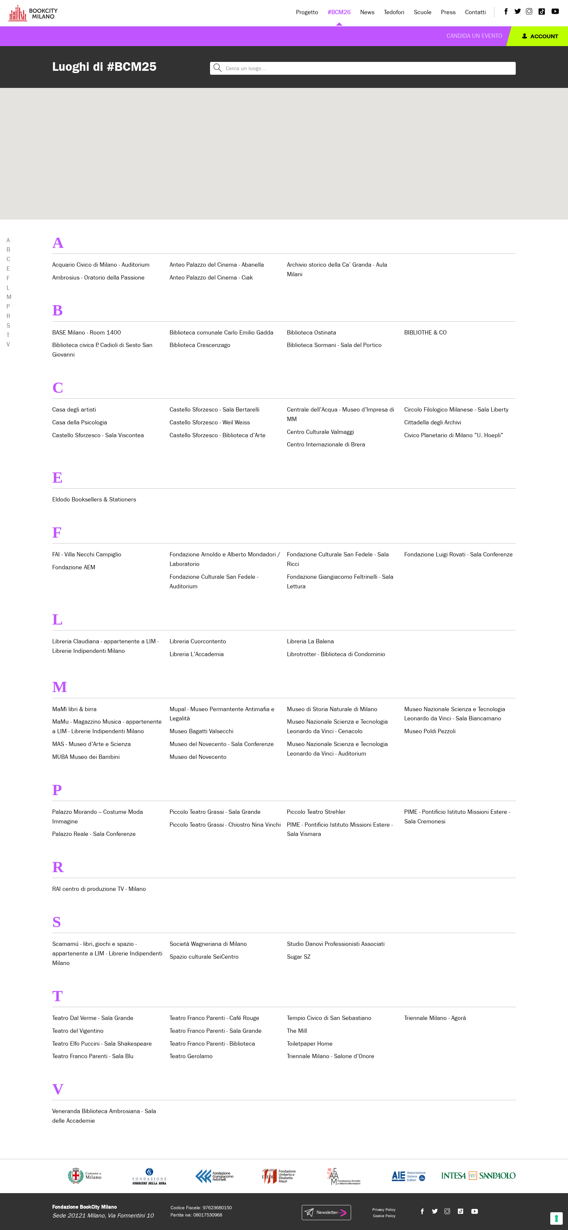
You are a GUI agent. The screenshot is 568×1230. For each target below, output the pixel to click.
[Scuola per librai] (279, 1175)
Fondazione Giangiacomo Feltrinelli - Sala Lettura (340, 582)
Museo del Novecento (198, 757)
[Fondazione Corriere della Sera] (149, 1175)
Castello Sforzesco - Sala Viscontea (98, 435)
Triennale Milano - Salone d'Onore (330, 1056)
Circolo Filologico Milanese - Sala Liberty (456, 409)
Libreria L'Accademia (197, 654)
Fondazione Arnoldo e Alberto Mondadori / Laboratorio (225, 559)
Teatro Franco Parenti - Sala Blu (92, 1056)
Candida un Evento (474, 36)
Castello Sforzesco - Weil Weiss (210, 422)
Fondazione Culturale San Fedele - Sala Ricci (338, 559)
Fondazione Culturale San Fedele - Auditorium (214, 582)
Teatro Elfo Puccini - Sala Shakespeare (102, 1043)
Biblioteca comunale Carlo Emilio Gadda (221, 332)
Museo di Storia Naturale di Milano (332, 709)
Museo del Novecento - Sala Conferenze (222, 744)
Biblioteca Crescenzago (200, 345)
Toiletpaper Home (310, 1043)
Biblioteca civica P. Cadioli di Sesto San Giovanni (102, 350)
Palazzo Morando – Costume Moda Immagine (97, 817)
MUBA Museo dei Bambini (86, 757)
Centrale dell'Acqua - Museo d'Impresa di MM (340, 414)
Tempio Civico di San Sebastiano (329, 1018)
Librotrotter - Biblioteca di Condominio (336, 654)
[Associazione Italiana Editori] (408, 1175)
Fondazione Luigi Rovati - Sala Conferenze (458, 554)
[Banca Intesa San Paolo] (478, 1175)
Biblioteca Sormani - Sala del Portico (334, 345)
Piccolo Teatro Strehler (316, 812)
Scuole (423, 12)
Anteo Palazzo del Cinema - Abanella (217, 264)
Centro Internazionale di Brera (326, 444)
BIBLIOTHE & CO (425, 332)
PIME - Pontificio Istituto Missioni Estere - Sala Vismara (340, 829)
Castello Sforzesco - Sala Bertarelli (214, 409)
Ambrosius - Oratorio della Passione (98, 277)
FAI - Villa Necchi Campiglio (86, 554)
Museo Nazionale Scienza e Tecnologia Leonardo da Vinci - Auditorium (337, 749)
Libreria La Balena (310, 641)
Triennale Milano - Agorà (435, 1018)
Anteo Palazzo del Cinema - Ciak (211, 277)
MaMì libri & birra (74, 709)
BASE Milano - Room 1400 (86, 332)
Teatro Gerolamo (191, 1056)
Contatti (475, 12)
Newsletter (327, 1212)
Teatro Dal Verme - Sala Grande (92, 1018)
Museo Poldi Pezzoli (430, 731)
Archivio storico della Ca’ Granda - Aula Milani (337, 269)
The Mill (297, 1031)
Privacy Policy (383, 1209)
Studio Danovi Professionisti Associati (336, 944)
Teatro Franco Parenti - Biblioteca (212, 1043)
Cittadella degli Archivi (432, 422)
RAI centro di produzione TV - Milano (99, 889)
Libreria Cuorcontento (198, 641)
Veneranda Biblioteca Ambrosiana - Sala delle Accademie (104, 1116)
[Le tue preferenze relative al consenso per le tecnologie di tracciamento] (556, 1218)
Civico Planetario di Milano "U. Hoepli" (453, 435)
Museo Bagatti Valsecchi (201, 731)
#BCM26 (339, 12)
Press (448, 12)
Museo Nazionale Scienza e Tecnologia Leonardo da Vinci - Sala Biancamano (454, 714)
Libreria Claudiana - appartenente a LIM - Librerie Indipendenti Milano (105, 646)
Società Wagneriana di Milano (208, 944)
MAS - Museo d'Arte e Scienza (91, 744)
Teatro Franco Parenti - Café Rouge (214, 1018)
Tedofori (394, 12)
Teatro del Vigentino (78, 1031)
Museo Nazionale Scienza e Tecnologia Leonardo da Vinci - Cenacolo (337, 726)
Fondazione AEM (73, 567)
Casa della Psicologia (79, 422)
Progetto (307, 12)
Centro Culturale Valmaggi (320, 432)
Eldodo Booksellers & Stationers (94, 499)
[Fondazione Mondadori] (343, 1175)
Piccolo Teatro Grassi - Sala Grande (215, 812)
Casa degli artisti (74, 409)
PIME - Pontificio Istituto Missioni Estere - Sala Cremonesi (457, 817)
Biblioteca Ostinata (311, 332)
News (367, 12)
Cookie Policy (384, 1216)
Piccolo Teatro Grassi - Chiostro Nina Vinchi (225, 824)
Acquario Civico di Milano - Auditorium (101, 264)
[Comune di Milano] (84, 1175)
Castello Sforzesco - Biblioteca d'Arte (218, 435)
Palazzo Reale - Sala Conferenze (94, 834)
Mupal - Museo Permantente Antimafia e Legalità (222, 714)
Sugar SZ (299, 956)
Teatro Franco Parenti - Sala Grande (216, 1031)
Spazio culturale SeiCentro (204, 956)
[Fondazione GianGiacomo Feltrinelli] (214, 1175)
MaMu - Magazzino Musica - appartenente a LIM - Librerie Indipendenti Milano (107, 726)
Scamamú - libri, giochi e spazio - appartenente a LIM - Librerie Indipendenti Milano (107, 954)
